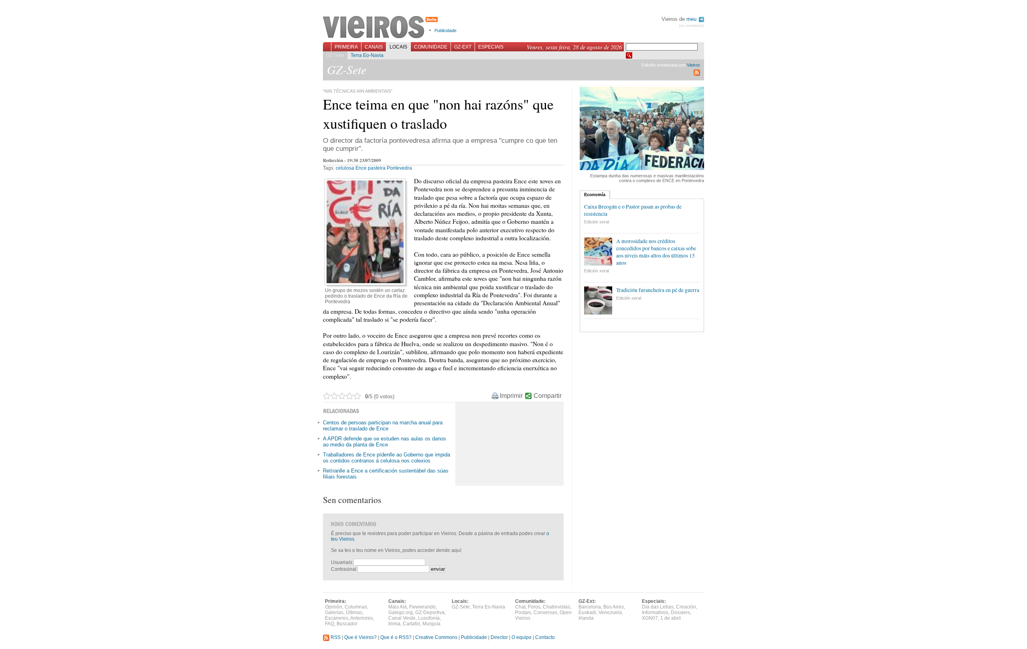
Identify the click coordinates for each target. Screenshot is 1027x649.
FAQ (329, 624)
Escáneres (336, 618)
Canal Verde (402, 618)
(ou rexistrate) (691, 25)
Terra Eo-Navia (367, 55)
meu (692, 19)
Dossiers (680, 612)
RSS (335, 637)
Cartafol (411, 624)
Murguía (431, 624)
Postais (523, 612)
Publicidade (445, 30)
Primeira (346, 47)
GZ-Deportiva (429, 612)
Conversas (545, 612)
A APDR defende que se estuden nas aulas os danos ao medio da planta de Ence (384, 442)
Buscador (347, 624)
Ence (361, 168)
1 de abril (670, 618)
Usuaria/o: (342, 562)
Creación (686, 607)
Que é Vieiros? (360, 637)
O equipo (521, 637)
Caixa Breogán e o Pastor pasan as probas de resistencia (633, 210)
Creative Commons (436, 637)
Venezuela (610, 612)
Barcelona (589, 607)
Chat (520, 607)
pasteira (377, 168)
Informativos (655, 612)
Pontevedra (399, 168)
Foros (534, 607)
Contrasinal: (344, 569)
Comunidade (430, 47)
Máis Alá (397, 607)
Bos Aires (613, 607)
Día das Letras (658, 607)
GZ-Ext (462, 47)
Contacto (545, 637)
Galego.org (400, 612)
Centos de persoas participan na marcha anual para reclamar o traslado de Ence (382, 426)
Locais (398, 47)
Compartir (548, 395)
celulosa (345, 168)
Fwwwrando (422, 607)
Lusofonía (429, 618)
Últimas (354, 612)
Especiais (490, 47)
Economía (594, 194)
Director (499, 637)
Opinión (333, 607)
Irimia (394, 624)
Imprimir (511, 395)
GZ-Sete (335, 55)
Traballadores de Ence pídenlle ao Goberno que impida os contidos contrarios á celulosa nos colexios (386, 458)
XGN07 (650, 618)
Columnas (356, 607)
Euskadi (587, 612)
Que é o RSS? (396, 637)
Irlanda (586, 618)
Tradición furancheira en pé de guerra (657, 290)
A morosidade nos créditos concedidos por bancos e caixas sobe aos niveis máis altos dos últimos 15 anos (656, 251)
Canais (374, 47)
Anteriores (361, 618)
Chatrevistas (556, 607)
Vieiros (381, 27)
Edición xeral (596, 221)
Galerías (334, 612)
